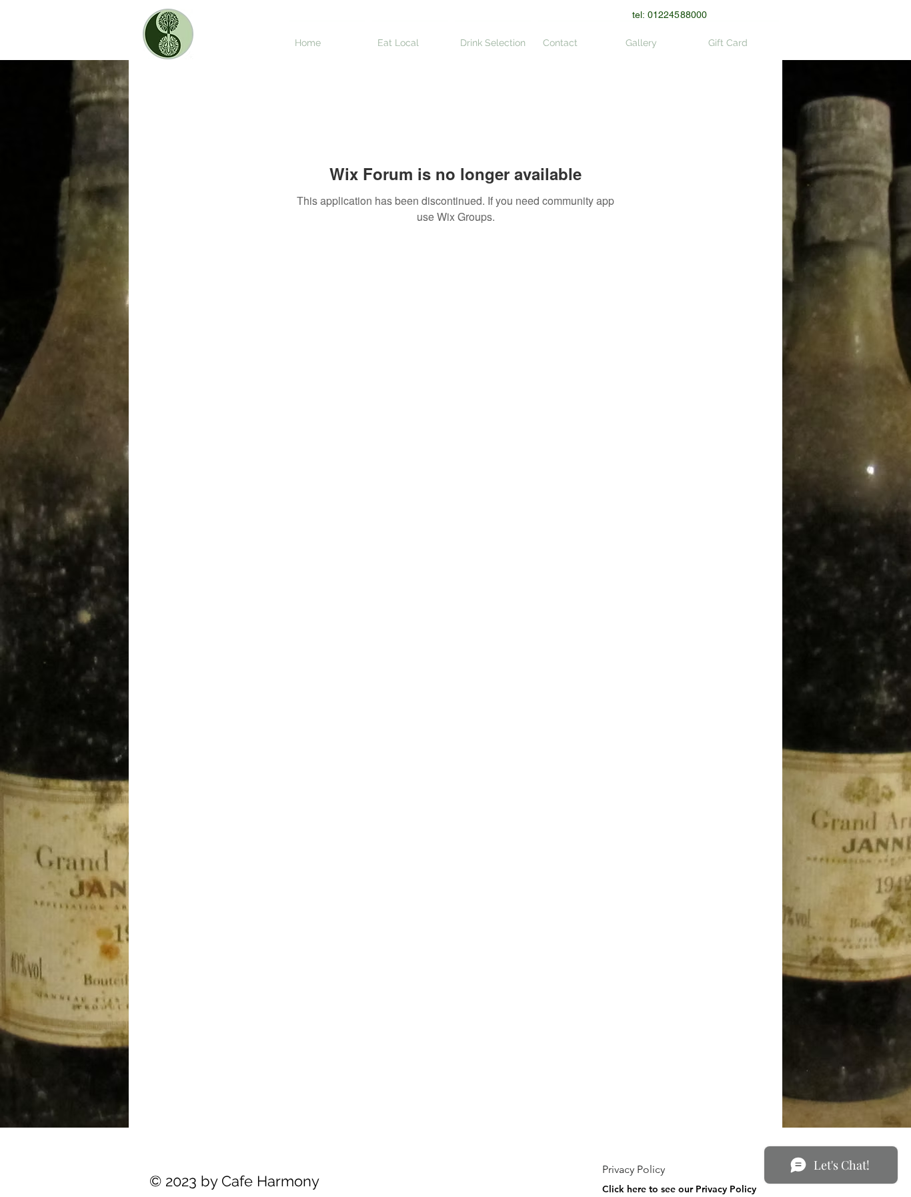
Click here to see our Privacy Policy (679, 1189)
